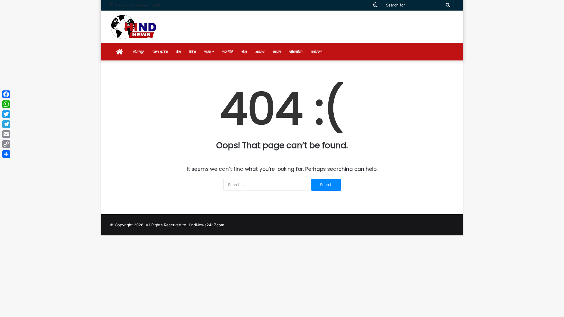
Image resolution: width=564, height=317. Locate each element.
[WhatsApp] (6, 104)
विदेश (192, 51)
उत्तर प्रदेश (160, 51)
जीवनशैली (296, 51)
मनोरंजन (316, 51)
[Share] (6, 154)
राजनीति (227, 51)
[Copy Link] (6, 144)
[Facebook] (6, 94)
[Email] (6, 134)
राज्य (207, 51)
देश (178, 51)
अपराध (260, 51)
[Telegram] (6, 124)
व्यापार (277, 51)
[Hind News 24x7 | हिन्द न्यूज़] (133, 27)
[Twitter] (6, 114)
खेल (244, 51)
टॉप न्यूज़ (138, 51)
